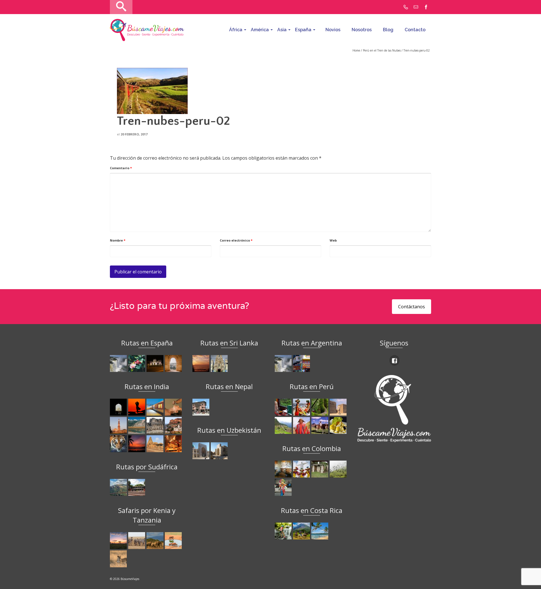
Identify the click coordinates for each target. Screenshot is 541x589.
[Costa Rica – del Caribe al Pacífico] (320, 531)
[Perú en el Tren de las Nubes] (284, 407)
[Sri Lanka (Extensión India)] (220, 363)
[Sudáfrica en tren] (137, 487)
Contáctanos (411, 307)
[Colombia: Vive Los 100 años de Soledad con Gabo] (284, 469)
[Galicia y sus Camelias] (137, 363)
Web (333, 240)
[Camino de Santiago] (119, 363)
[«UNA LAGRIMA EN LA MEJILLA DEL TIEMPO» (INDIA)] (119, 407)
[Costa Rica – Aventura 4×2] (284, 531)
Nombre (117, 240)
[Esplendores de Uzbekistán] (201, 450)
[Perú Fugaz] (284, 425)
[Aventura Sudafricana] (119, 487)
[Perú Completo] (302, 425)
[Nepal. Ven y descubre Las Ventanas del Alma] (201, 407)
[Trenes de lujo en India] (156, 407)
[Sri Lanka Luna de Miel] (201, 363)
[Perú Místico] (302, 407)
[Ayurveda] (174, 407)
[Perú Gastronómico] (339, 425)
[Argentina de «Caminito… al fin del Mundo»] (302, 363)
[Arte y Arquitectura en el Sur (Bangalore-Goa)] (156, 425)
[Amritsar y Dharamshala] (119, 425)
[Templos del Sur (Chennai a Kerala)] (156, 443)
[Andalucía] (174, 363)
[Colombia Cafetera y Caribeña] (339, 469)
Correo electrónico (236, 240)
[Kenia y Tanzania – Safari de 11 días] (156, 540)
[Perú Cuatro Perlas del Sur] (320, 425)
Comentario (121, 168)
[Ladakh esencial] (137, 425)
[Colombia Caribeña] (284, 487)
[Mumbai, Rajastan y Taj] (174, 425)
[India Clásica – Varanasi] (174, 443)
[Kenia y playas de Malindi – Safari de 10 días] (174, 540)
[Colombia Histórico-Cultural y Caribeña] (320, 469)
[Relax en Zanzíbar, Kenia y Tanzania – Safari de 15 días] (119, 540)
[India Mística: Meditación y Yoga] (137, 407)
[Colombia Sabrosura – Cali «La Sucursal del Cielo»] (302, 469)
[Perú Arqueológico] (339, 407)
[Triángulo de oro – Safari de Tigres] (119, 443)
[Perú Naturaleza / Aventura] (320, 407)
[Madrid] (156, 363)
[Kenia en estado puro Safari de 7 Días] (137, 540)
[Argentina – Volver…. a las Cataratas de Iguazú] (284, 363)
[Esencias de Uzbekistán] (220, 450)
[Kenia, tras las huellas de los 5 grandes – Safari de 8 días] (119, 558)
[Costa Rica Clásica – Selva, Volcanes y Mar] (302, 531)
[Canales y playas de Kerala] (137, 443)
